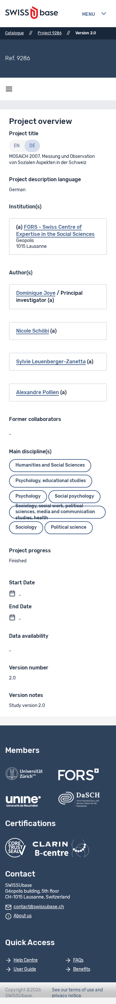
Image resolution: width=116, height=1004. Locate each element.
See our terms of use (73, 990)
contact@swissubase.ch (39, 907)
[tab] (16, 146)
